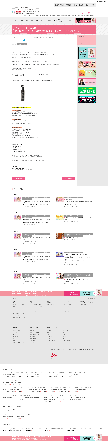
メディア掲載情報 (66, 340)
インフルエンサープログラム (18, 313)
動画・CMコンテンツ (51, 340)
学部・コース (33, 302)
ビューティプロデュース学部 (35, 304)
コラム (64, 338)
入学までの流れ (16, 332)
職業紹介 (48, 334)
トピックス (65, 332)
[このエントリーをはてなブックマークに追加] (24, 40)
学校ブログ (65, 336)
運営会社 (53, 349)
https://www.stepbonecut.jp (18, 168)
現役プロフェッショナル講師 (18, 304)
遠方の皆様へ (75, 5)
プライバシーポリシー (84, 349)
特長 (14, 302)
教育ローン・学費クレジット (18, 342)
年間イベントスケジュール (69, 311)
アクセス (85, 12)
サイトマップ (93, 349)
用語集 (48, 332)
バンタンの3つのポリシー (62, 349)
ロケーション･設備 (67, 304)
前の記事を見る (68, 178)
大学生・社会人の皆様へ (69, 5)
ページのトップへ (92, 298)
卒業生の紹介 (83, 304)
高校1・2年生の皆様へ (63, 5)
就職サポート (50, 302)
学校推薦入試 (15, 336)
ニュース (64, 334)
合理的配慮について (73, 349)
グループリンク (49, 330)
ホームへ (15, 298)
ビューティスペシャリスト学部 (36, 306)
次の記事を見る (18, 178)
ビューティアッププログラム (18, 311)
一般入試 (14, 338)
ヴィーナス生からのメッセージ (70, 306)
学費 (14, 340)
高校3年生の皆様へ (57, 5)
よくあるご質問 (93, 12)
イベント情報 (65, 330)
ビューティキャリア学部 (34, 311)
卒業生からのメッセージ (86, 302)
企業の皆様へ (93, 5)
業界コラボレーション (17, 306)
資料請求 (88, 293)
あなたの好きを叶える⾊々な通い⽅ (20, 317)
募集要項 (15, 327)
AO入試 (14, 334)
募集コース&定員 (16, 330)
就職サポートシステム (51, 304)
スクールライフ (16, 315)
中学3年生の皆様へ (81, 5)
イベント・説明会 (72, 293)
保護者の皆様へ (87, 5)
